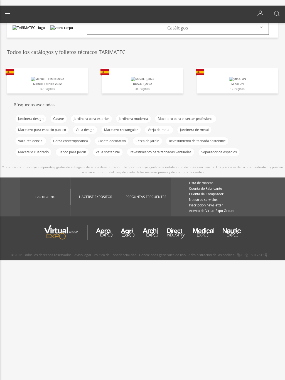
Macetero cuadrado (33, 152)
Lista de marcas (201, 183)
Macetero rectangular (121, 129)
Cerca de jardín (147, 141)
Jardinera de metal (194, 129)
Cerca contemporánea (70, 141)
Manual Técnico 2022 (47, 84)
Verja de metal (159, 129)
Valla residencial (30, 141)
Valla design (85, 129)
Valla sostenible (108, 152)
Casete (58, 118)
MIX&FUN (237, 84)
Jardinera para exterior (91, 118)
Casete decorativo (112, 141)
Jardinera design (30, 118)
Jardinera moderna (133, 118)
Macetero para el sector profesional (185, 118)
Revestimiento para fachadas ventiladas (160, 152)
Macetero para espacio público (42, 129)
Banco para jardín (72, 152)
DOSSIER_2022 (142, 84)
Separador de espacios (219, 152)
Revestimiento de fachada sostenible (197, 141)
